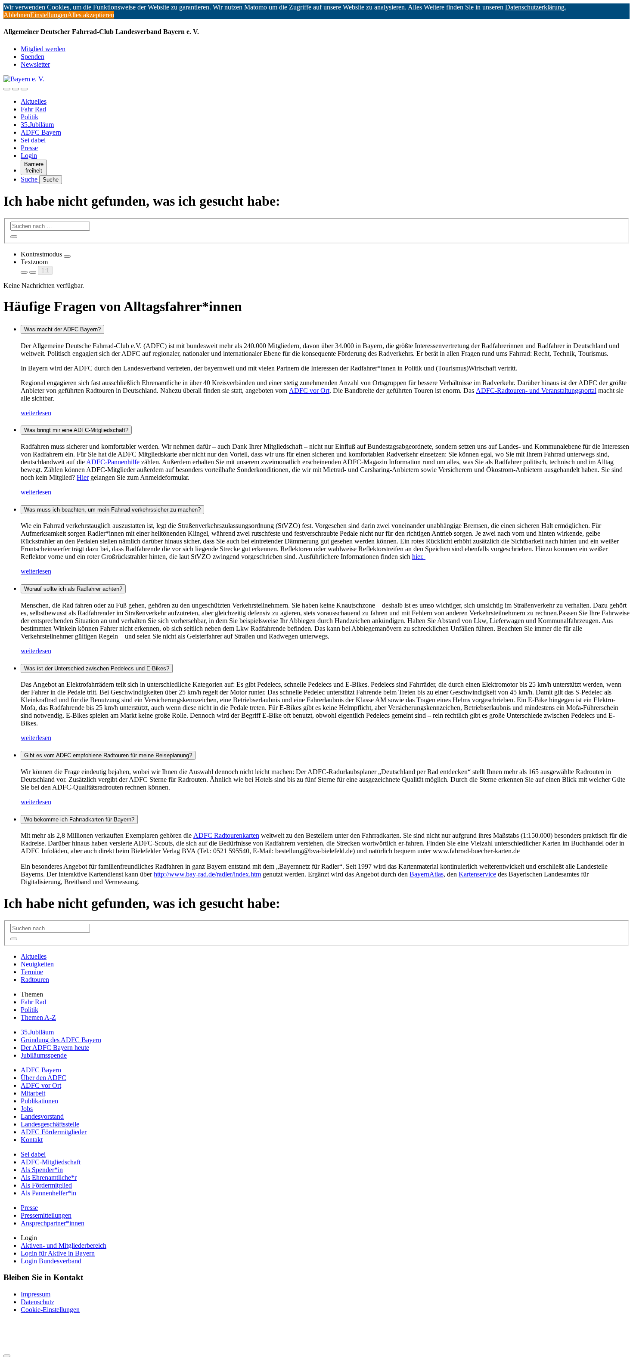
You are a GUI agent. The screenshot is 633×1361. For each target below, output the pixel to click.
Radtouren (35, 979)
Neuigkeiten (37, 964)
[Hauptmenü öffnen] (24, 89)
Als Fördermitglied (46, 1185)
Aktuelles (34, 101)
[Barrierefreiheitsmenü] (6, 89)
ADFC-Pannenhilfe (113, 462)
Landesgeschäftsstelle (50, 1124)
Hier (83, 477)
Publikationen (39, 1101)
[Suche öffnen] (15, 89)
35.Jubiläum (37, 124)
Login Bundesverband (51, 1261)
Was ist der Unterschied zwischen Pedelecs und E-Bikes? (96, 668)
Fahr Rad (33, 109)
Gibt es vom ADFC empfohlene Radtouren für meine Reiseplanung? (108, 755)
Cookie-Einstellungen (50, 1309)
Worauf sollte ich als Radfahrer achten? (73, 589)
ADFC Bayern (41, 132)
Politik (29, 116)
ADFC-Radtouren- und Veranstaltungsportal (536, 390)
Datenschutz (37, 1301)
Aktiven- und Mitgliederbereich (63, 1245)
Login (29, 155)
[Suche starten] (13, 236)
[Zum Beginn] (6, 1356)
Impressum (35, 1294)
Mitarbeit (33, 1093)
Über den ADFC (43, 1077)
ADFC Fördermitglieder (54, 1132)
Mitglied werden (43, 48)
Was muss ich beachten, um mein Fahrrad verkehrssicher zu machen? (112, 509)
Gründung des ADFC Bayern (61, 1039)
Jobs (27, 1108)
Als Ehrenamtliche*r (49, 1177)
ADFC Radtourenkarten (226, 835)
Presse (29, 147)
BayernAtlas (427, 874)
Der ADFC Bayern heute (55, 1047)
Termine (32, 971)
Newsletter (35, 64)
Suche (30, 179)
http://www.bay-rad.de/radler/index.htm (207, 874)
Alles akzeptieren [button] (90, 15)
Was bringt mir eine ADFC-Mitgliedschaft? (76, 430)
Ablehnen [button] (16, 15)
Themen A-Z (38, 1017)
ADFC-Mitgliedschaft (51, 1162)
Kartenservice (477, 874)
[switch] (67, 256)
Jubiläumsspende (44, 1055)
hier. (418, 556)
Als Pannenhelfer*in (48, 1193)
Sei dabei (33, 140)
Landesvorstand (42, 1116)
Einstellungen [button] (48, 15)
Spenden (32, 56)
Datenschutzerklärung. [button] (535, 7)
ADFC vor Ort (309, 390)
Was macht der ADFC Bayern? (62, 329)
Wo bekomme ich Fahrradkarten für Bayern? (79, 819)
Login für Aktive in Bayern (58, 1253)
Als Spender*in (42, 1169)
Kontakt (32, 1139)
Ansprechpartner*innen (52, 1223)
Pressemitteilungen (46, 1215)
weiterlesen (36, 413)
